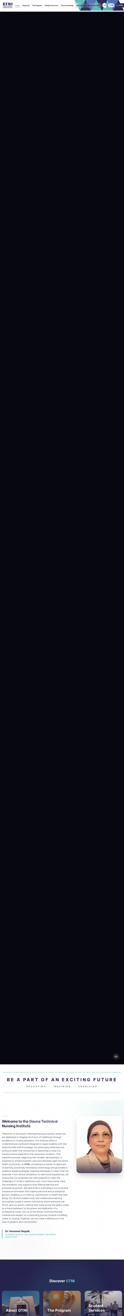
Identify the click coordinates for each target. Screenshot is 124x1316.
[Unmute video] (116, 1056)
